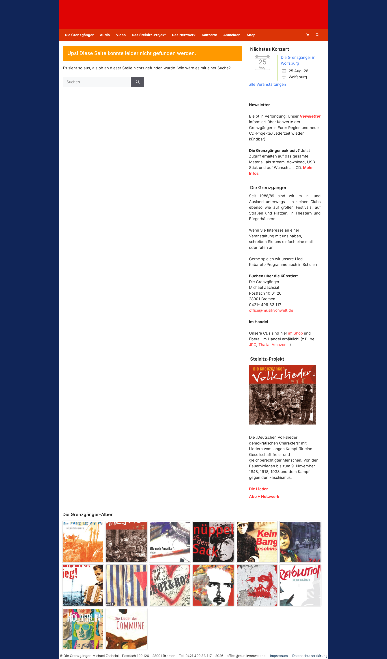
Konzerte (209, 35)
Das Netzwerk (184, 35)
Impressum (279, 656)
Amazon (279, 344)
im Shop (295, 333)
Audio (105, 35)
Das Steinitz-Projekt (149, 35)
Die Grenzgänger (79, 35)
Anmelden (232, 35)
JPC (252, 344)
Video (121, 35)
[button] (317, 35)
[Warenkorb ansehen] (308, 35)
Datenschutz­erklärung (309, 656)
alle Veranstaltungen (267, 84)
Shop (251, 35)
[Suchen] (137, 82)
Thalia (263, 344)
